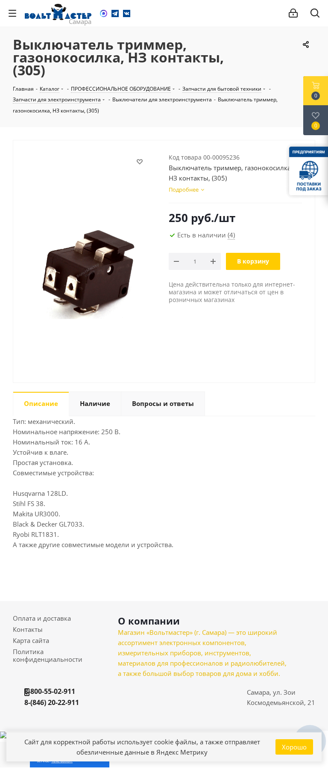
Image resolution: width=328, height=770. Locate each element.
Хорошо (294, 747)
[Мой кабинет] (293, 13)
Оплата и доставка (42, 618)
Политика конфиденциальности (47, 655)
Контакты (28, 629)
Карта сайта (31, 640)
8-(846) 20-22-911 (51, 702)
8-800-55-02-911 (49, 691)
